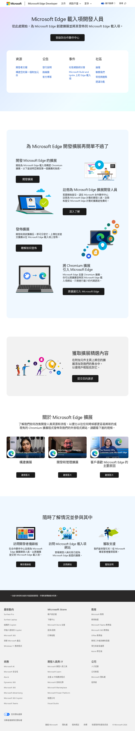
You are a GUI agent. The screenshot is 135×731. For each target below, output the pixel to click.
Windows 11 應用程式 (13, 646)
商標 (85, 724)
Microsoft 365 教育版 (100, 630)
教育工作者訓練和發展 (100, 640)
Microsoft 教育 (97, 614)
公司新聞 (95, 671)
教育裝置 (95, 619)
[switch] (107, 3)
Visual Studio (53, 703)
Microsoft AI (9, 666)
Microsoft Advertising (13, 693)
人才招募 (95, 666)
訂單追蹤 (51, 635)
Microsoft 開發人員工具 (57, 666)
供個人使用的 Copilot (13, 630)
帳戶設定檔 (52, 614)
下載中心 (51, 619)
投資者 (94, 682)
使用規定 (75, 724)
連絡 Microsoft (51, 724)
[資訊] (114, 3)
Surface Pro (9, 614)
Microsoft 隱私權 (98, 677)
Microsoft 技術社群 (56, 682)
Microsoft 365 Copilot (13, 698)
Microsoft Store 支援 (56, 625)
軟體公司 (51, 698)
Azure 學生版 (96, 651)
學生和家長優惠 (97, 646)
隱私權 (65, 724)
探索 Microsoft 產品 (12, 640)
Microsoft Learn (54, 671)
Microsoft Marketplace (57, 687)
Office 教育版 (96, 635)
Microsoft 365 (10, 635)
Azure (6, 677)
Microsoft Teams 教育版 (101, 625)
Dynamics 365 (10, 682)
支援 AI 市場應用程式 (56, 677)
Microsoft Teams (11, 703)
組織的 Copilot (10, 625)
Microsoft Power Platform (59, 693)
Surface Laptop (10, 619)
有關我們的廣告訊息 (100, 724)
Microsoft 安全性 (11, 671)
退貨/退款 (51, 630)
